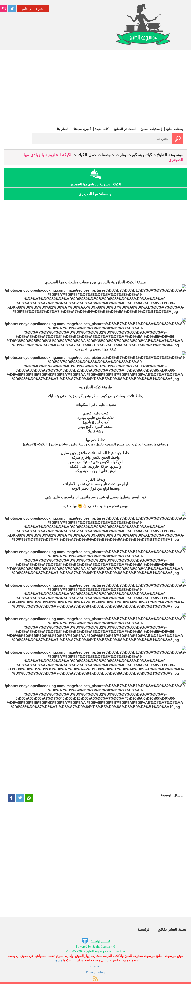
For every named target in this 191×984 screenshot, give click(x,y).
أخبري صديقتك (82, 129)
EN (3, 9)
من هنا (57, 960)
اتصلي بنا (62, 129)
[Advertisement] (95, 87)
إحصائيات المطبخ (151, 129)
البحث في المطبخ (125, 129)
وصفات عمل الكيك (94, 154)
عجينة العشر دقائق (172, 929)
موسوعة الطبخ (170, 154)
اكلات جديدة (102, 129)
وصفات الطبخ (174, 129)
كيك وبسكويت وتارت (134, 154)
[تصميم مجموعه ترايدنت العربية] (96, 941)
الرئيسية (144, 929)
